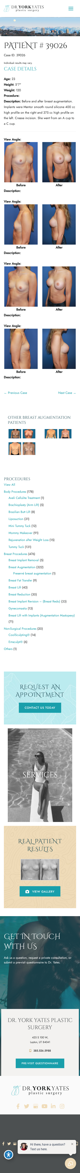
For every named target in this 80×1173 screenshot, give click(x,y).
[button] (40, 708)
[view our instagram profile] (62, 1106)
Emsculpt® (16, 642)
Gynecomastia (18, 608)
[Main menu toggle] (70, 8)
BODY (40, 810)
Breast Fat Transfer (20, 580)
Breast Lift (15, 587)
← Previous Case (15, 392)
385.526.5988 (42, 1051)
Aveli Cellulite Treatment (24, 498)
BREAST (40, 803)
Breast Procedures (15, 554)
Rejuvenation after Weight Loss (29, 540)
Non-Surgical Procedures (20, 628)
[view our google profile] (36, 1106)
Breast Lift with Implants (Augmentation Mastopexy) (42, 615)
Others (8, 649)
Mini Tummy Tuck (19, 526)
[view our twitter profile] (27, 1106)
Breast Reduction (19, 594)
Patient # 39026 (35, 45)
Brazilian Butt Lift (19, 512)
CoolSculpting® (19, 635)
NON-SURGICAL (40, 816)
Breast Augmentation (22, 567)
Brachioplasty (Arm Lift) (24, 505)
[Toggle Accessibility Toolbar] (8, 1154)
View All (9, 484)
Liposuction (16, 519)
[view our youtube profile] (45, 1106)
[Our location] (76, 1143)
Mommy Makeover (20, 533)
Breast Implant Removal (24, 560)
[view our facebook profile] (18, 1106)
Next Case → (67, 392)
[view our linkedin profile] (53, 1106)
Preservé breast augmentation (32, 573)
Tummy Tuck (16, 547)
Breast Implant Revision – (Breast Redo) (34, 601)
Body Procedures (15, 491)
